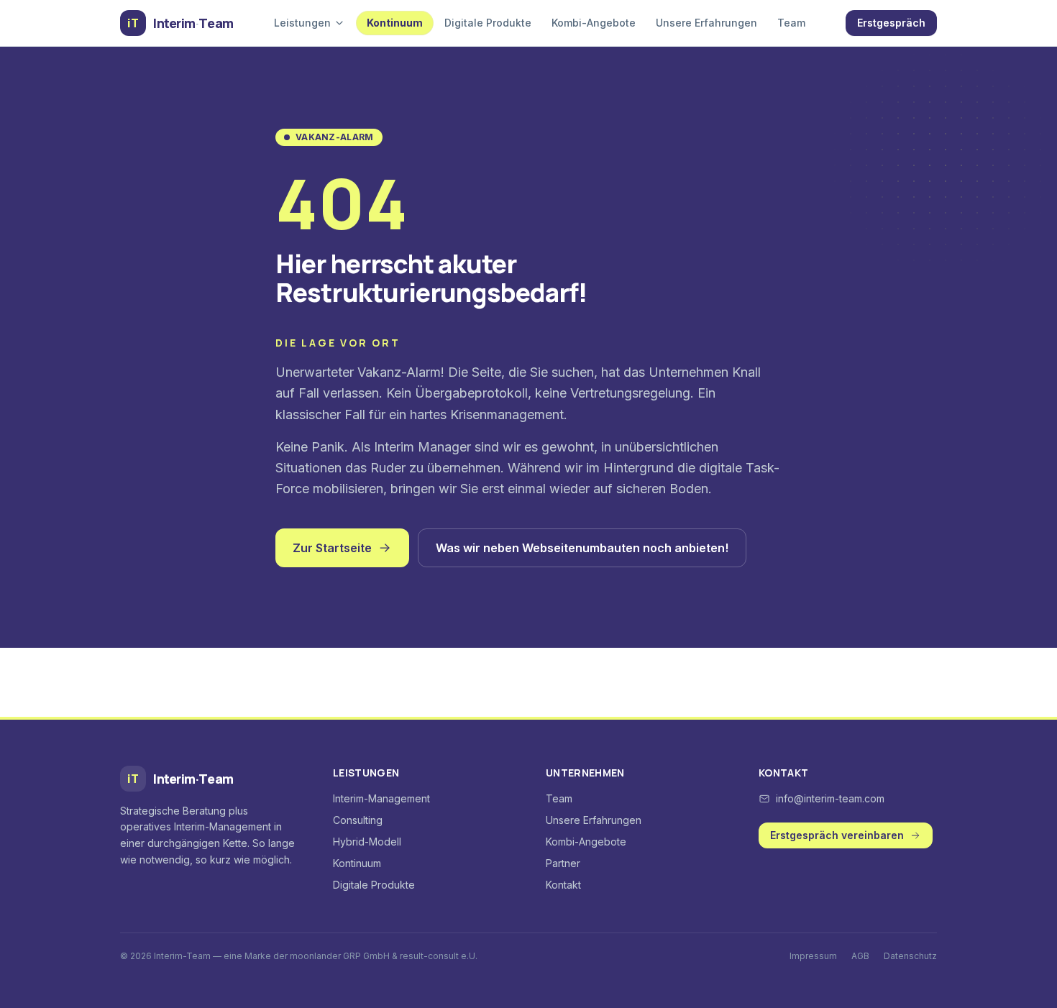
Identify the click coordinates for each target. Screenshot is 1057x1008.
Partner (563, 863)
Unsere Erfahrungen (706, 23)
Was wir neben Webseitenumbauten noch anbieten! (582, 548)
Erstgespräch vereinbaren (837, 835)
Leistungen (302, 23)
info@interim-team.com (830, 798)
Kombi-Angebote (594, 23)
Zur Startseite (332, 548)
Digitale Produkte (487, 23)
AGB (860, 955)
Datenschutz (910, 955)
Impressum (813, 955)
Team (791, 23)
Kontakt (563, 885)
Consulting (358, 820)
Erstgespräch (891, 23)
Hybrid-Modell (367, 841)
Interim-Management (381, 798)
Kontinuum (395, 23)
